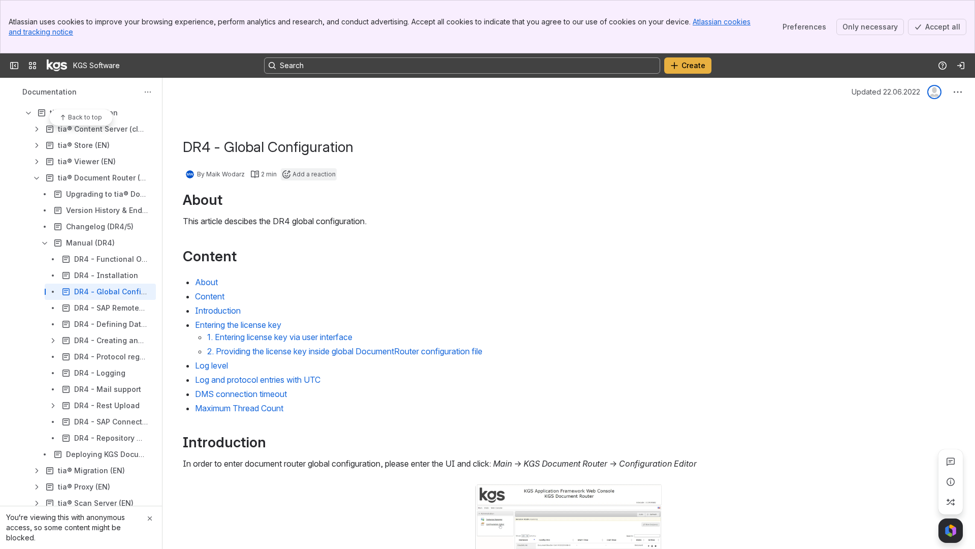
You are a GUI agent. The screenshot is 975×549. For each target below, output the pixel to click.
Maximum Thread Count (239, 408)
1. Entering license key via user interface (279, 337)
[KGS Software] (57, 65)
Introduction (218, 311)
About (206, 282)
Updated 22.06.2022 (886, 91)
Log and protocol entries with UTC (257, 380)
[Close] (150, 518)
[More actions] (148, 92)
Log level (211, 365)
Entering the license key (238, 325)
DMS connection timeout (241, 394)
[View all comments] (950, 461)
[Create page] (950, 502)
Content (209, 296)
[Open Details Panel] (950, 482)
